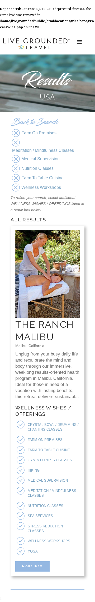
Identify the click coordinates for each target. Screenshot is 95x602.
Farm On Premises (45, 440)
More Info (32, 566)
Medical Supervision (48, 480)
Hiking (34, 470)
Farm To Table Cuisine (49, 450)
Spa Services (40, 516)
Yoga (33, 551)
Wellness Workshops (49, 541)
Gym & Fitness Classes (50, 460)
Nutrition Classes (45, 506)
